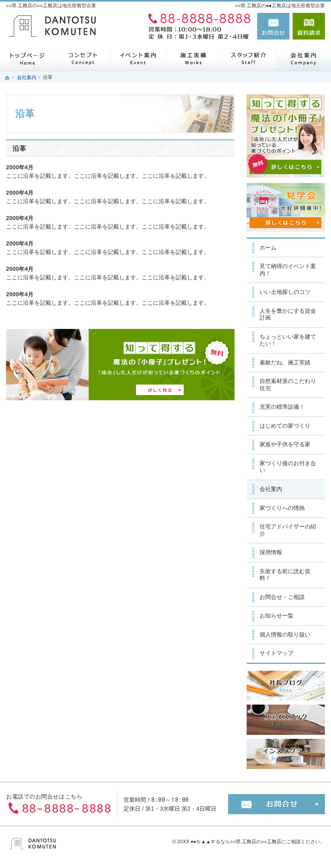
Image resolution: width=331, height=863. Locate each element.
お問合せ (273, 26)
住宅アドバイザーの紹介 (288, 530)
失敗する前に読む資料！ (285, 575)
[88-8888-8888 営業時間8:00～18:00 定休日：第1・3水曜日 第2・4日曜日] (197, 26)
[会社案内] (303, 58)
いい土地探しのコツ (285, 292)
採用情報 (271, 552)
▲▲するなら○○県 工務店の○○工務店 (241, 841)
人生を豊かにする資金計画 (288, 314)
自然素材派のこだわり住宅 (288, 384)
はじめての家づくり (285, 425)
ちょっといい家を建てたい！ (288, 340)
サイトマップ (276, 653)
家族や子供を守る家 (285, 444)
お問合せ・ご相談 (282, 597)
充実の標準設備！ (282, 406)
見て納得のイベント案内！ (288, 270)
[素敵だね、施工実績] (193, 58)
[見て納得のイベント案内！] (138, 58)
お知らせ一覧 (276, 615)
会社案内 (271, 489)
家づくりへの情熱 (282, 508)
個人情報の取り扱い (285, 634)
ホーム (268, 247)
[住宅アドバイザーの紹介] (248, 58)
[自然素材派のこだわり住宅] (83, 58)
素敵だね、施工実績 (285, 362)
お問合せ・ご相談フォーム (276, 804)
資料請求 (309, 26)
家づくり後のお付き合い (288, 467)
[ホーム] (27, 58)
